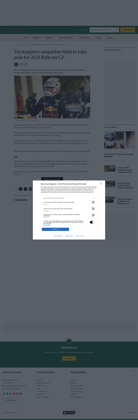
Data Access (69, 236)
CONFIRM (55, 229)
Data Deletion (58, 236)
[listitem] (69, 198)
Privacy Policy (80, 236)
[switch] (92, 202)
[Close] (101, 184)
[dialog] (69, 210)
